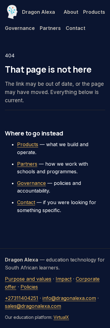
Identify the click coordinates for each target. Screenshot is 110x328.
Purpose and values (28, 279)
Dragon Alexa (38, 12)
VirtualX (61, 317)
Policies (29, 287)
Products (94, 12)
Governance (20, 28)
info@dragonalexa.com (69, 298)
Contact (75, 28)
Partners (50, 28)
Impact (64, 279)
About (71, 12)
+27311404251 (21, 298)
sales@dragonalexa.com (33, 306)
